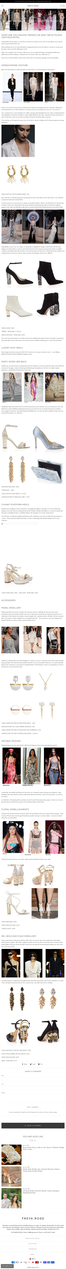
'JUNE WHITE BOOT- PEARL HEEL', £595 (13, 335)
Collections (33, 1243)
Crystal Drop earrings (19, 981)
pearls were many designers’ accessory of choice (27, 661)
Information (32, 1249)
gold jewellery (5, 944)
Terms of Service (50, 1112)
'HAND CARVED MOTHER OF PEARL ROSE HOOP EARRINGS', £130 (21, 730)
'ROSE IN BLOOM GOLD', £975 (10, 925)
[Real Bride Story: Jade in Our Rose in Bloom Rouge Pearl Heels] (11, 1155)
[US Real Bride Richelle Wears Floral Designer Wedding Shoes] (11, 1198)
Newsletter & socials (32, 1238)
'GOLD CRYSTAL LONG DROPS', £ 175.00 (13, 494)
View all (33, 1140)
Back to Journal (34, 1125)
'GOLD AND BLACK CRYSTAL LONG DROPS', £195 (16, 1050)
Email (2, 1084)
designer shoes (46, 58)
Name (2, 1075)
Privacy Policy (39, 1112)
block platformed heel (21, 516)
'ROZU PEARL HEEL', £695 (9, 922)
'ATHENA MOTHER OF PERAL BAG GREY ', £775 (15, 497)
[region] (33, 1)
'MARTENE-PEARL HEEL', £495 (10, 487)
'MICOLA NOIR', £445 (7, 328)
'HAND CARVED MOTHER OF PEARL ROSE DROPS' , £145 (18, 723)
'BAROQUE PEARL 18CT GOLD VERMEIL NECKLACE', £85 (18, 727)
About (32, 1254)
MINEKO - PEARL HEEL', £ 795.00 (11, 331)
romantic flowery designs (52, 814)
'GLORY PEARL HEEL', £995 (9, 593)
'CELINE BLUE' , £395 (7, 490)
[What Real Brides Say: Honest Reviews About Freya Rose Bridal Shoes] (11, 1176)
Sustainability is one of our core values (12, 247)
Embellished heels (6, 407)
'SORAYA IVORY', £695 (8, 929)
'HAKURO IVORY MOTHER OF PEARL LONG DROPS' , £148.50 (19, 733)
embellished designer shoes (24, 354)
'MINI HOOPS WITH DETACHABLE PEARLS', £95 (15, 194)
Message (3, 1092)
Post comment (33, 1107)
